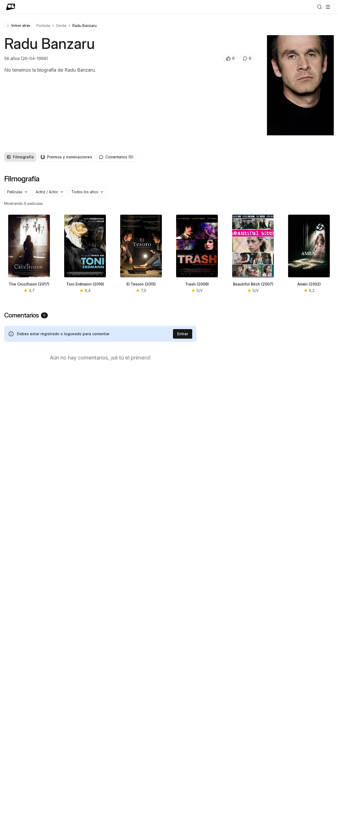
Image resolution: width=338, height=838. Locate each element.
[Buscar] (319, 7)
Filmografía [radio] (23, 157)
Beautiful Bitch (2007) (253, 284)
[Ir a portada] (10, 7)
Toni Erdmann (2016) (85, 284)
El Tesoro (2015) (141, 284)
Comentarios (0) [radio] (119, 157)
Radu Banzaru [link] (84, 25)
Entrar (182, 333)
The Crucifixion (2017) (29, 284)
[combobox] (17, 192)
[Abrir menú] (328, 7)
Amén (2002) (309, 284)
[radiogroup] (49, 157)
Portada (43, 25)
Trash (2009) (197, 284)
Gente (61, 25)
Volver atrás (20, 25)
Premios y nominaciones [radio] (69, 157)
